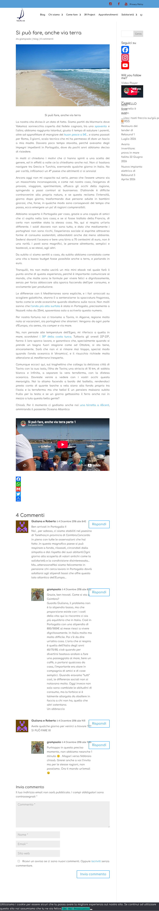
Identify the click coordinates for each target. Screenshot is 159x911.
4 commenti (46, 39)
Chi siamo (54, 15)
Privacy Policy (136, 4)
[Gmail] (62, 489)
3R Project (89, 15)
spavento (101, 126)
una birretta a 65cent (94, 405)
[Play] (122, 101)
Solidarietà (127, 15)
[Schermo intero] (122, 123)
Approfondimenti (108, 15)
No (70, 909)
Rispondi (99, 524)
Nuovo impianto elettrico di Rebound (131, 171)
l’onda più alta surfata (45, 306)
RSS (127, 121)
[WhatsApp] (62, 484)
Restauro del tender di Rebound (129, 130)
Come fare (72, 15)
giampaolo (25, 39)
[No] (91, 909)
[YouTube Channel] (132, 65)
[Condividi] (62, 498)
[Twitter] (62, 494)
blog (35, 39)
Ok (64, 909)
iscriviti (96, 861)
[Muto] (122, 118)
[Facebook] (62, 479)
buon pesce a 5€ (75, 134)
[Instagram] (132, 57)
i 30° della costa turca (54, 336)
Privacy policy (81, 909)
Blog (42, 15)
